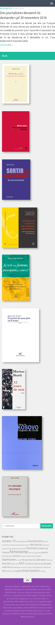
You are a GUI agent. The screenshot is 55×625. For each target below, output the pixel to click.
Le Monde (23, 560)
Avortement (35, 541)
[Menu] (51, 3)
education (5, 548)
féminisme (18, 552)
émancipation (31, 570)
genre (45, 552)
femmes (32, 548)
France (5, 552)
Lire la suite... (6, 44)
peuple (47, 563)
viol (4, 570)
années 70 (9, 541)
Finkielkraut (42, 548)
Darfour (27, 545)
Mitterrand (14, 564)
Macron (49, 560)
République (15, 567)
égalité (18, 571)
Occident (29, 563)
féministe (31, 553)
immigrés (23, 556)
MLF (22, 563)
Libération (41, 559)
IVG (17, 560)
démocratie (45, 545)
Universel (47, 567)
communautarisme (16, 545)
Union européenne (35, 567)
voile (8, 571)
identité (16, 556)
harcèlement (7, 556)
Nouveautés (6, 8)
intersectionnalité (34, 556)
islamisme (9, 559)
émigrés (43, 571)
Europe (23, 548)
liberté (32, 560)
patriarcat (38, 563)
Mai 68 (6, 563)
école (12, 571)
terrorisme (23, 567)
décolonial (36, 544)
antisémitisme (21, 541)
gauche (38, 552)
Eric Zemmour (14, 548)
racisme (6, 567)
